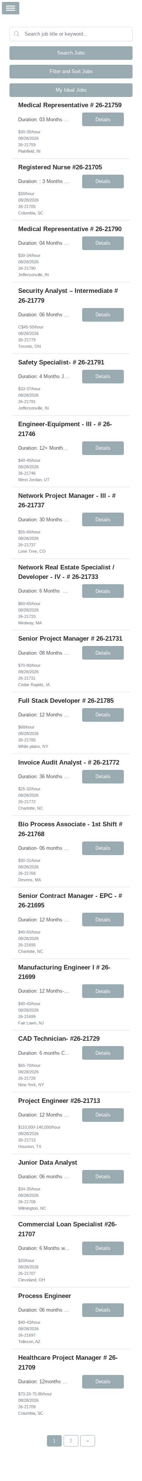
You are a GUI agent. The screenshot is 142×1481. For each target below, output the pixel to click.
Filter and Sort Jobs (71, 71)
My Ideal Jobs (71, 90)
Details (103, 119)
